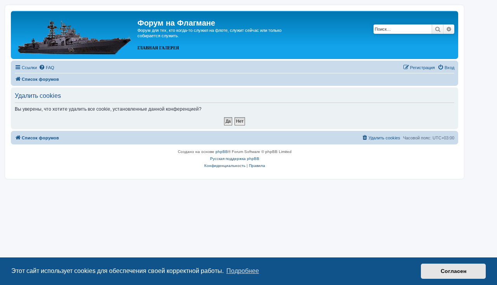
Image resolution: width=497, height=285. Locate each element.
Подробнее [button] (242, 271)
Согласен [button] (453, 271)
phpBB (221, 151)
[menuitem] (46, 67)
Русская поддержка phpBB (234, 158)
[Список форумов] (75, 34)
